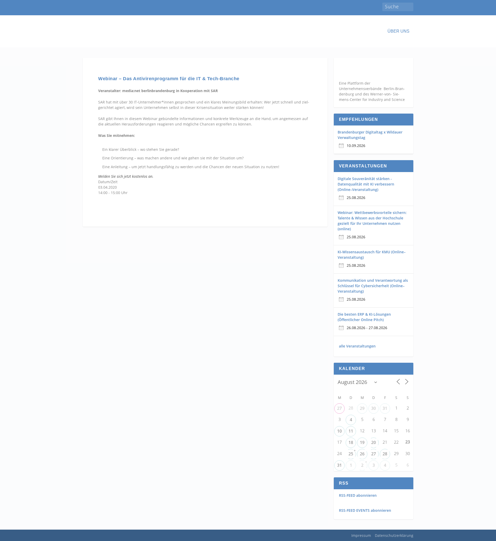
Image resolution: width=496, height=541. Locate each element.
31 (385, 408)
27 (339, 408)
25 (350, 454)
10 (339, 431)
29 (362, 408)
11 (350, 431)
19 (362, 442)
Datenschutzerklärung (394, 535)
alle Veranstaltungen (357, 346)
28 (385, 454)
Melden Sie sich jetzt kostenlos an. (125, 176)
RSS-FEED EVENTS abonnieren (365, 510)
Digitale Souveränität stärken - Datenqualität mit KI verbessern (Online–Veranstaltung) (366, 184)
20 (373, 442)
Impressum (361, 535)
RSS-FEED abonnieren (358, 495)
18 (350, 442)
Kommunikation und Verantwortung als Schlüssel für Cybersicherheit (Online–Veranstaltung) (373, 286)
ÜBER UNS (398, 31)
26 (362, 454)
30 (373, 408)
